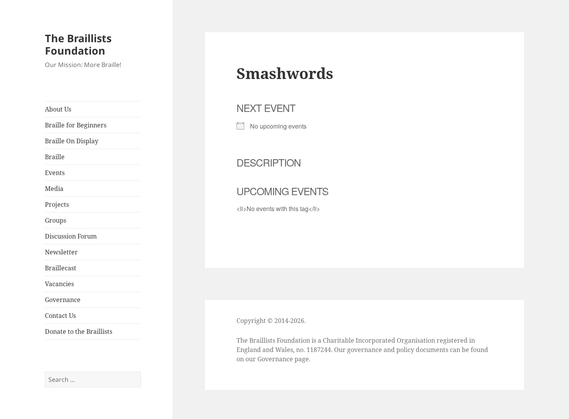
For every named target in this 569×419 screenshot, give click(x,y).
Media (54, 188)
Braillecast (60, 268)
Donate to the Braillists (78, 331)
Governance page (283, 359)
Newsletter (61, 252)
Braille (55, 157)
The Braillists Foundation (78, 44)
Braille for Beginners (75, 125)
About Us (58, 109)
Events (55, 172)
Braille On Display (71, 141)
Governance (63, 299)
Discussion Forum (71, 236)
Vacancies (59, 284)
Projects (57, 204)
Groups (55, 220)
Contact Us (60, 315)
